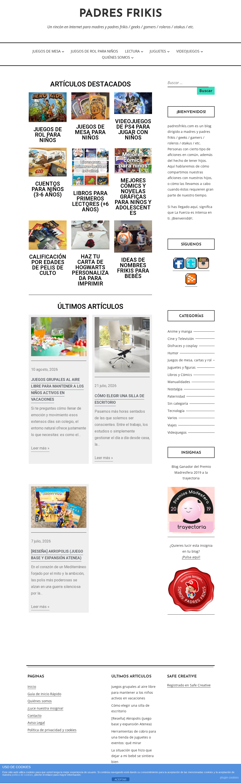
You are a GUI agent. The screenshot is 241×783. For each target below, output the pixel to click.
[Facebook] (179, 268)
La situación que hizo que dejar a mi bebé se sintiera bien (132, 756)
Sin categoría (178, 403)
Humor (173, 353)
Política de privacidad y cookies (52, 730)
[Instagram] (203, 268)
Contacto (34, 715)
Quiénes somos (116, 57)
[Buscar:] (187, 83)
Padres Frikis (120, 14)
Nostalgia (175, 389)
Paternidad (176, 396)
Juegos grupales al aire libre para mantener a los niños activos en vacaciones (57, 389)
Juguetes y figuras (182, 367)
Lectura (132, 51)
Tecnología (176, 410)
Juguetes (158, 51)
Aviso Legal (36, 722)
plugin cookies (229, 777)
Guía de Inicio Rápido (44, 694)
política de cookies (22, 774)
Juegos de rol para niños (94, 51)
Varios (172, 418)
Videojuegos (187, 51)
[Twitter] (191, 268)
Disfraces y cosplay (182, 345)
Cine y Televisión (181, 338)
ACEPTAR (120, 779)
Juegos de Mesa (46, 51)
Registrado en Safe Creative (189, 685)
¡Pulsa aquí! (191, 557)
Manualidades (179, 381)
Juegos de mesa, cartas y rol (190, 360)
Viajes (172, 425)
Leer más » (40, 448)
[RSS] (191, 284)
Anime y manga (180, 331)
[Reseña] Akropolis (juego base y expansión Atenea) (57, 554)
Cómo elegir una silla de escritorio (119, 399)
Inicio (32, 686)
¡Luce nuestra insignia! (45, 708)
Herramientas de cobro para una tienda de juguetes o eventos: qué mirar (133, 737)
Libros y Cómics (180, 374)
